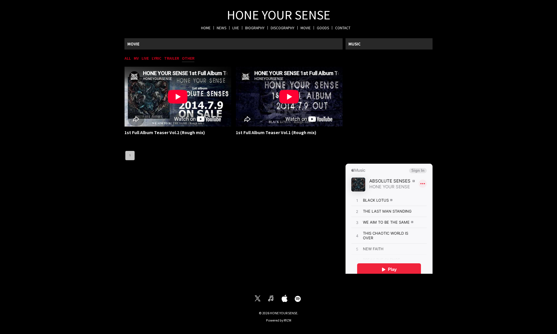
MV (136, 58)
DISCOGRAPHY (282, 27)
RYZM (287, 320)
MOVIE (306, 27)
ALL (127, 58)
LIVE (235, 27)
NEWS (221, 27)
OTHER (188, 58)
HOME (206, 27)
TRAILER (171, 58)
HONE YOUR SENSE (278, 14)
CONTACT (342, 27)
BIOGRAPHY (255, 27)
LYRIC (156, 58)
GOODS (323, 27)
